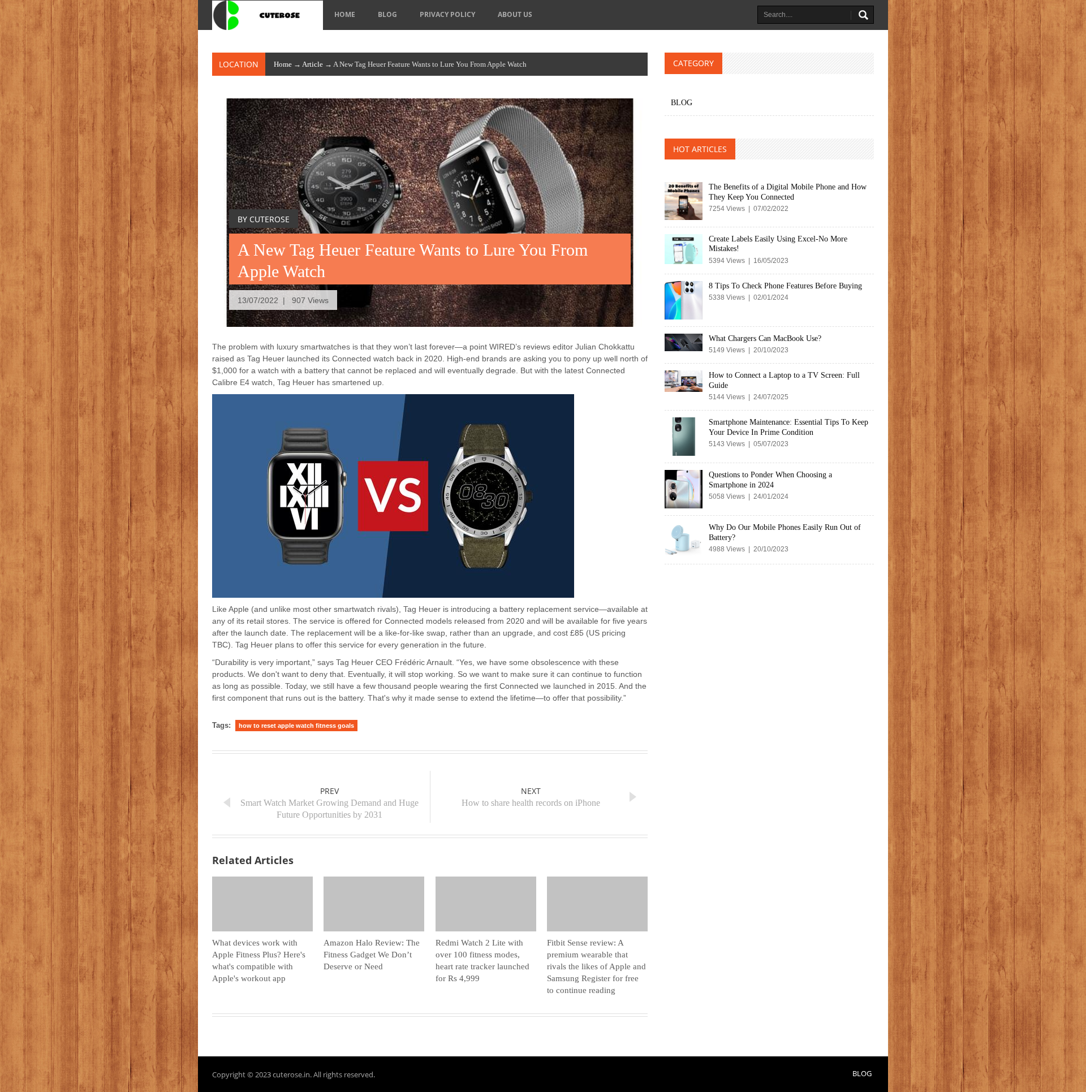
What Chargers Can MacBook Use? (765, 338)
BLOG (387, 14)
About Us (515, 14)
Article (312, 64)
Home (344, 14)
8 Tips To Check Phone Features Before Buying (785, 286)
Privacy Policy (447, 14)
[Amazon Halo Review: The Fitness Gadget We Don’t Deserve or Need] (374, 904)
